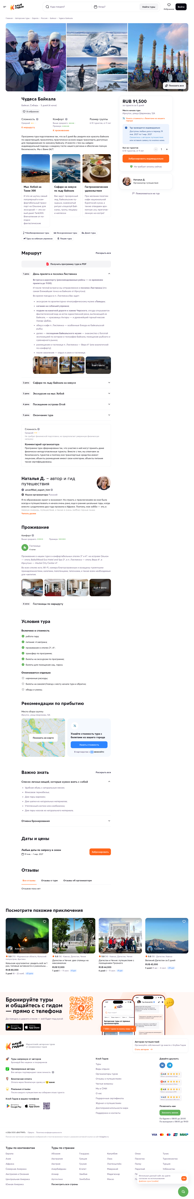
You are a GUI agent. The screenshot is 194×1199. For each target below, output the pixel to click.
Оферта (31, 1132)
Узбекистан (169, 1168)
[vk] (162, 1065)
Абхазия (55, 1153)
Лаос (109, 1158)
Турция (166, 1163)
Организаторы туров (107, 1073)
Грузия (83, 1163)
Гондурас (84, 1153)
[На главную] (17, 6)
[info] (53, 1072)
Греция (83, 1158)
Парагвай (140, 1168)
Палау (138, 1163)
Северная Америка (16, 1168)
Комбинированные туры (37, 233)
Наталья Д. (33, 478)
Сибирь (34, 105)
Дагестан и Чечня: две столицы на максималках (70, 961)
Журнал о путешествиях (108, 1103)
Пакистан (140, 1158)
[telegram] (170, 1065)
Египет (82, 1168)
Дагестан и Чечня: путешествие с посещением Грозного (116, 961)
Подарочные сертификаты (110, 1098)
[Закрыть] (109, 273)
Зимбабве (84, 1179)
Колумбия (112, 1153)
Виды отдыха (102, 1068)
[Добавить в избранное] (44, 921)
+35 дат (171, 968)
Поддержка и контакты (108, 1112)
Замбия (83, 1174)
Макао (110, 1179)
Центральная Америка (18, 1179)
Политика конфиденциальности (49, 1132)
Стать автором (142, 1049)
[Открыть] (109, 382)
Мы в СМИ (101, 1088)
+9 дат (73, 971)
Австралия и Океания (17, 1174)
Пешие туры (66, 238)
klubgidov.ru (104, 1137)
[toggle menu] (4, 6)
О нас (99, 1093)
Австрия (55, 1163)
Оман (138, 1153)
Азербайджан (58, 1168)
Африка (10, 1163)
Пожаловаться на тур (148, 193)
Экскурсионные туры (67, 233)
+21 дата (29, 973)
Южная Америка (15, 1184)
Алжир (55, 1174)
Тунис (166, 1153)
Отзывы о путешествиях (108, 1078)
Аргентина (57, 1179)
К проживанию (61, 130)
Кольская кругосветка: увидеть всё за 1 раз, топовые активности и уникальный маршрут (26, 964)
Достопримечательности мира (112, 1107)
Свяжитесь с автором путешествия (146, 137)
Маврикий (112, 1168)
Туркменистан (170, 1158)
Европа (9, 1153)
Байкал (25, 105)
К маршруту (28, 127)
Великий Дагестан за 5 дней (160, 960)
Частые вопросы (104, 1083)
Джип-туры (90, 233)
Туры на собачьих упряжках (39, 238)
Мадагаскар (113, 1174)
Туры (98, 1064)
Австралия (57, 1158)
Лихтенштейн (114, 1163)
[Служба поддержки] (183, 1191)
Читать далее (28, 513)
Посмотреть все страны (64, 1184)
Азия (8, 1158)
